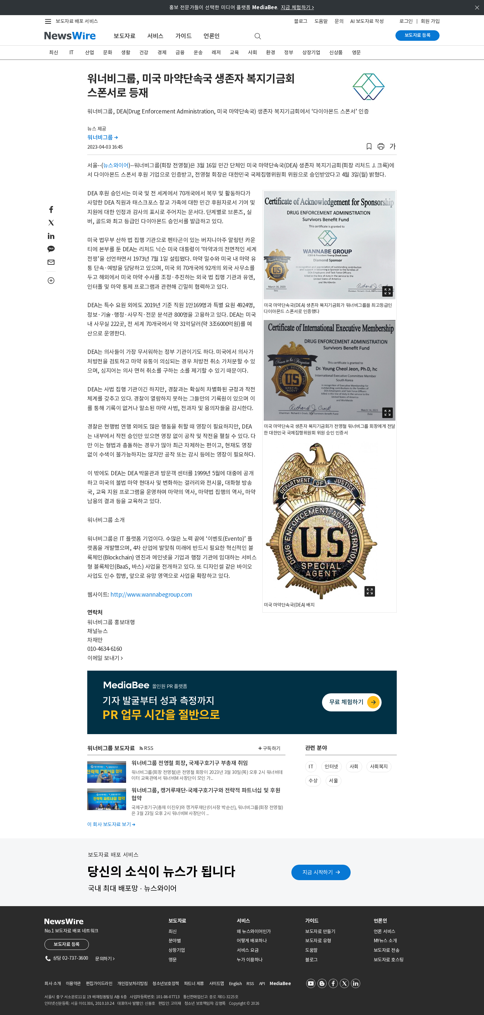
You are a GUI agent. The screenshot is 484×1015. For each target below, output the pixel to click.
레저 (216, 52)
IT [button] (311, 766)
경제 (161, 52)
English (235, 983)
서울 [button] (333, 781)
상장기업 (311, 52)
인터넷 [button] (331, 766)
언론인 (211, 36)
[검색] (258, 36)
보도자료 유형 (318, 941)
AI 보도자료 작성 (367, 21)
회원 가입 (430, 21)
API (262, 983)
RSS (148, 748)
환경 (270, 52)
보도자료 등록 (418, 35)
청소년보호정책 (165, 983)
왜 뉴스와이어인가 (254, 931)
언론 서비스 (384, 931)
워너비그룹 (102, 137)
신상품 (336, 52)
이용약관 (73, 983)
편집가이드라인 (99, 983)
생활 (125, 52)
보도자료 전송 (387, 950)
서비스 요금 (247, 950)
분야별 (175, 941)
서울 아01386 (82, 1003)
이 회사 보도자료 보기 (111, 824)
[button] (369, 146)
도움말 (321, 21)
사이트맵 (216, 983)
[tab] (200, 921)
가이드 (183, 36)
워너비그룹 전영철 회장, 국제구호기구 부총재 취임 (189, 763)
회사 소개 (52, 983)
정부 (288, 52)
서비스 (155, 36)
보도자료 (124, 36)
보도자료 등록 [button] (67, 944)
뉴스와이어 (116, 165)
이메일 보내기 (105, 658)
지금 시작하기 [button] (318, 872)
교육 (234, 52)
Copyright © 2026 (244, 1003)
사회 (252, 52)
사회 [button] (354, 766)
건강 (143, 52)
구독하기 (272, 748)
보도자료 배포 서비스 (77, 21)
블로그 (301, 21)
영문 (356, 52)
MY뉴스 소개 (385, 941)
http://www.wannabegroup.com (151, 594)
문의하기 (104, 959)
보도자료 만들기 (320, 931)
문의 (339, 21)
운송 (198, 52)
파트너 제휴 (194, 983)
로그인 (406, 21)
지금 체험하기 (297, 7)
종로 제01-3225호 (223, 996)
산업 (89, 52)
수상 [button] (313, 781)
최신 (53, 52)
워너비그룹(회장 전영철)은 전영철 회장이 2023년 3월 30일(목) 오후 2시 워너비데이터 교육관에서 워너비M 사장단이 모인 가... (207, 775)
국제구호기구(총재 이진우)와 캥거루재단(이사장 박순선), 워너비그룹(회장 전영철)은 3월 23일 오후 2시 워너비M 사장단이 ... (207, 810)
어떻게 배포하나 (252, 941)
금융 (179, 52)
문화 (107, 52)
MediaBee (280, 983)
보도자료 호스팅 (389, 960)
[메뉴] (49, 21)
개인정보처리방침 (132, 983)
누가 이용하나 (250, 960)
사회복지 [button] (379, 766)
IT (71, 52)
